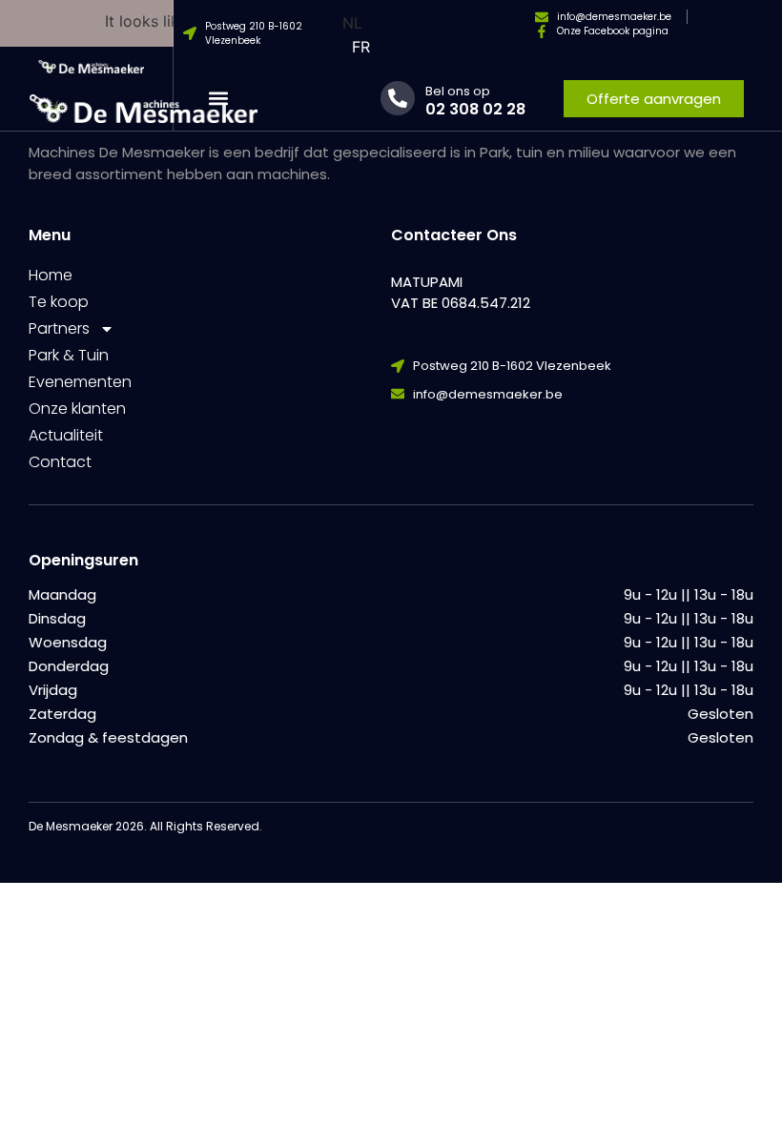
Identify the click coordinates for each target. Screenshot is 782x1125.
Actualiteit (66, 435)
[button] (218, 98)
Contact (60, 462)
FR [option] (361, 46)
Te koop (59, 302)
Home (50, 275)
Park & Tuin (69, 355)
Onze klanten (77, 408)
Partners (59, 328)
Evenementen (80, 382)
